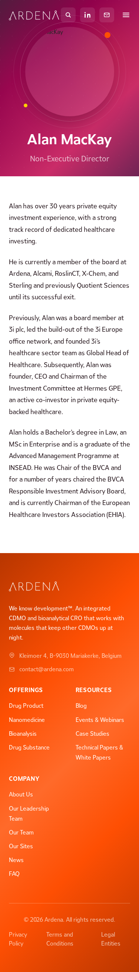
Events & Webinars (100, 720)
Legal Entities (110, 939)
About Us (21, 794)
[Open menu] (126, 14)
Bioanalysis (23, 733)
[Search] (68, 14)
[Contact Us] (106, 14)
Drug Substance (29, 747)
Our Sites (21, 846)
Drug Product (26, 705)
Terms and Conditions (59, 939)
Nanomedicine (27, 720)
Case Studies (92, 733)
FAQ (14, 874)
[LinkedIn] (87, 14)
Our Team (21, 832)
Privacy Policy (18, 939)
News (16, 860)
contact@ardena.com (46, 669)
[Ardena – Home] (35, 15)
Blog (81, 705)
